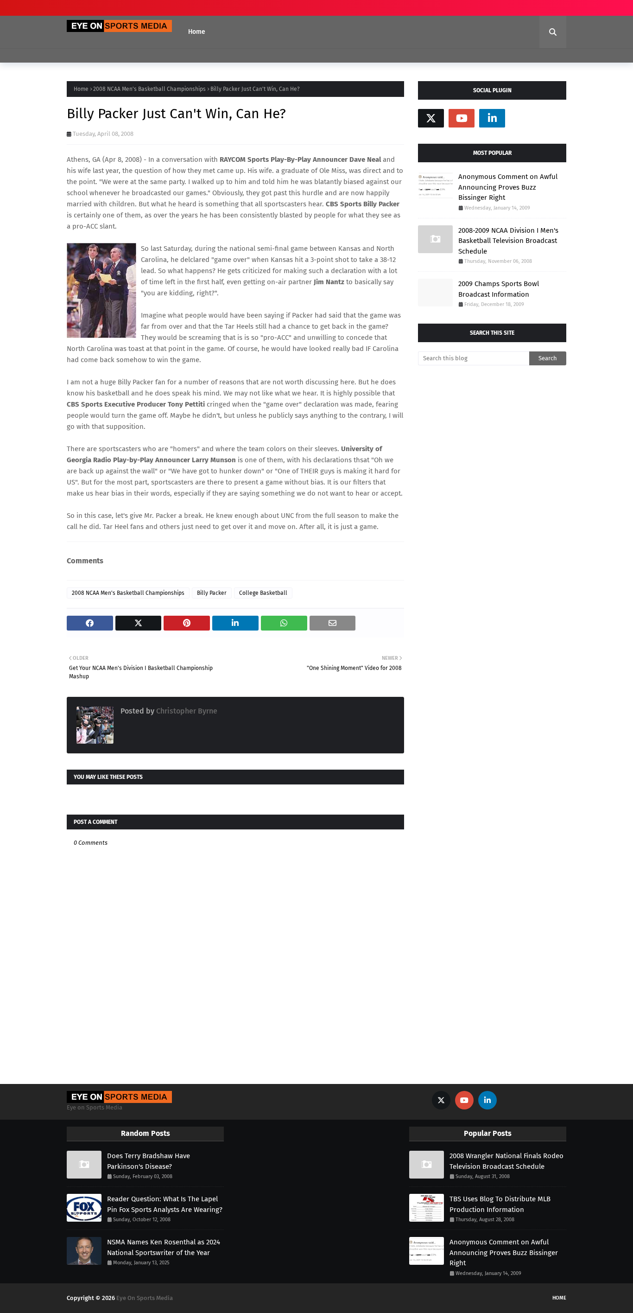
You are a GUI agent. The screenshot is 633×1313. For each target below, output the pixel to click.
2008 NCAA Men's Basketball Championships (149, 89)
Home (81, 89)
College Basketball (263, 593)
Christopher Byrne (185, 711)
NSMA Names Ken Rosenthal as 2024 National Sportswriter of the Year (163, 1247)
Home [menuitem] (196, 32)
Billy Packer (212, 593)
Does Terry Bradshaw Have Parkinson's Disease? (148, 1161)
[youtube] (462, 118)
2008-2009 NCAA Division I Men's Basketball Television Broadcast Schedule (508, 240)
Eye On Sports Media (144, 1297)
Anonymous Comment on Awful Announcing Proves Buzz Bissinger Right (507, 187)
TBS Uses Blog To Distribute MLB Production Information (500, 1204)
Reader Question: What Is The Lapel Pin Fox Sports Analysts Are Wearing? (164, 1204)
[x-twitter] (431, 118)
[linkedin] (492, 118)
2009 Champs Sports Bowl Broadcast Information (498, 289)
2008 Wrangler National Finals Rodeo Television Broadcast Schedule (506, 1161)
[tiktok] (523, 118)
